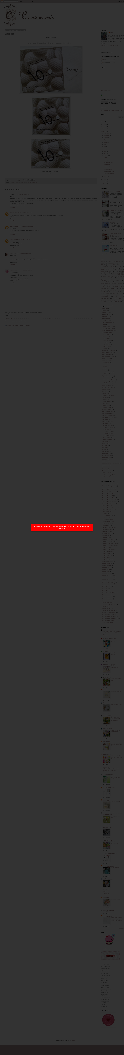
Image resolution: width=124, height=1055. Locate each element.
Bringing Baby (106, 318)
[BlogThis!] (28, 180)
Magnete (108, 283)
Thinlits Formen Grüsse (108, 614)
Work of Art (105, 459)
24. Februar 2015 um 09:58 (24, 253)
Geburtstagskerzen (109, 173)
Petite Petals (105, 403)
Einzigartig (105, 336)
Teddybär (112, 222)
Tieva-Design (13, 212)
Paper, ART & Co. (107, 728)
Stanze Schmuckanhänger (109, 593)
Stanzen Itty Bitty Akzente (108, 610)
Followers (108, 271)
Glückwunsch (121, 274)
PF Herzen (105, 517)
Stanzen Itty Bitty (106, 608)
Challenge (103, 268)
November (107, 135)
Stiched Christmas (115, 867)
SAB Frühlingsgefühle (108, 415)
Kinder (117, 280)
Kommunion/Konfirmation (106, 281)
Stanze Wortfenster (107, 602)
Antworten (12, 207)
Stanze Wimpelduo (107, 601)
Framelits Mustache (107, 505)
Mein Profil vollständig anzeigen (109, 45)
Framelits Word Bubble (108, 509)
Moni (111, 32)
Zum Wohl (34, 182)
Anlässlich (105, 308)
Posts (104, 59)
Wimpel (102, 300)
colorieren (118, 300)
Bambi (105, 157)
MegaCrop (120, 283)
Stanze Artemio (106, 537)
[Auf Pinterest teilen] (34, 180)
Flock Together (106, 344)
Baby (102, 265)
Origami (110, 286)
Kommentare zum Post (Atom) (19, 321)
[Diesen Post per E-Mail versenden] (27, 180)
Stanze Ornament (106, 587)
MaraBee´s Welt (107, 703)
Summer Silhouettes (107, 439)
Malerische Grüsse (107, 385)
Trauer (111, 295)
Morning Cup (105, 389)
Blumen (105, 266)
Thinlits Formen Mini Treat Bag (110, 616)
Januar (106, 176)
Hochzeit (111, 278)
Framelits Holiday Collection (109, 500)
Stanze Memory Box (107, 579)
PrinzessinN (13, 253)
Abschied (103, 261)
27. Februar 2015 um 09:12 (27, 270)
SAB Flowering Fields (108, 413)
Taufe (114, 293)
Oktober (106, 137)
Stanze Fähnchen (107, 559)
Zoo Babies (105, 467)
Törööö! (104, 449)
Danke (109, 268)
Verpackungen (104, 296)
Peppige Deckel (106, 531)
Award (120, 263)
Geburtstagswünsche (116, 691)
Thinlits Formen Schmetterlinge (110, 618)
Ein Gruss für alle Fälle (108, 328)
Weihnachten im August (116, 704)
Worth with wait (106, 461)
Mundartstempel (113, 285)
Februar (106, 155)
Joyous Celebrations (107, 376)
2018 (103, 124)
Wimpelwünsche (106, 455)
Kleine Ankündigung (115, 899)
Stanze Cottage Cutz (107, 553)
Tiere (120, 293)
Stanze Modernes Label (108, 581)
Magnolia (114, 283)
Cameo (112, 266)
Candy (119, 266)
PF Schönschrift (106, 525)
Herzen (104, 278)
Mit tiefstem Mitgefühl (107, 388)
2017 (103, 126)
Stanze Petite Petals (107, 591)
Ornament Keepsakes (108, 395)
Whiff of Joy (117, 298)
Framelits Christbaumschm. (109, 492)
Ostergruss (105, 397)
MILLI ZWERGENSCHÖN (109, 638)
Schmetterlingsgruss (107, 427)
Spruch (103, 292)
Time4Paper (106, 800)
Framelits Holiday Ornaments (110, 502)
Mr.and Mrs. (105, 392)
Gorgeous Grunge (107, 360)
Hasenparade (105, 362)
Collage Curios (106, 320)
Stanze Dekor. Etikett (107, 555)
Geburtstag (20, 182)
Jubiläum (120, 278)
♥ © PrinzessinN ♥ (108, 916)
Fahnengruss (105, 338)
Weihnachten (105, 298)
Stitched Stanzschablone (108, 612)
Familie (102, 271)
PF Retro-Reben (106, 523)
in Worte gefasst (106, 473)
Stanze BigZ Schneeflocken (109, 543)
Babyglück (105, 310)
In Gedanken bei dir (107, 372)
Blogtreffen (121, 264)
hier (72, 43)
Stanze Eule (105, 557)
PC (121, 286)
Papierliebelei (106, 741)
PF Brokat (104, 513)
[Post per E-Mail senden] (23, 180)
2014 (103, 179)
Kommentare (106, 62)
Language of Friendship (108, 382)
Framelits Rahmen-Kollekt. (109, 508)
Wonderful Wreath (107, 457)
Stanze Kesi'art (106, 569)
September (107, 140)
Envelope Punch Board (108, 488)
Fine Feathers (105, 342)
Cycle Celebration (107, 322)
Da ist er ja (113, 829)
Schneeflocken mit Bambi (117, 201)
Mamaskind (106, 767)
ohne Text (108, 301)
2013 (103, 181)
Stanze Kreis (105, 571)
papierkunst (106, 897)
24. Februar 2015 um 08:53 (26, 226)
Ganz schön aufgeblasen (108, 350)
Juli (105, 144)
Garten (122, 271)
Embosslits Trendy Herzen (109, 486)
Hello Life (104, 368)
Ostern (116, 286)
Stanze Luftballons (107, 573)
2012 (103, 184)
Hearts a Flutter (106, 364)
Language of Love (107, 384)
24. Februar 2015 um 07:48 (25, 212)
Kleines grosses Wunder (108, 380)
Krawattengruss (108, 169)
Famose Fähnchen (107, 340)
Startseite (51, 318)
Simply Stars (105, 429)
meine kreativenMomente (110, 853)
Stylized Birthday (106, 437)
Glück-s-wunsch (106, 358)
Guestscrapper (111, 276)
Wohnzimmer (110, 300)
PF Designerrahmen (107, 515)
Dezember (107, 133)
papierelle (105, 651)
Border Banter (106, 316)
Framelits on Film (13, 182)
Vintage (118, 296)
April (105, 151)
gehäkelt (103, 301)
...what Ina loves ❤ (108, 677)
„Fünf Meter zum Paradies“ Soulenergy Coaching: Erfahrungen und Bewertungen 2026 (112, 633)
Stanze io (104, 606)
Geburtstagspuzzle (107, 354)
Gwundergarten (107, 827)
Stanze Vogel (105, 595)
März (105, 153)
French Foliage (106, 346)
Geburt (106, 273)
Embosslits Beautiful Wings (109, 484)
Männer (29, 182)
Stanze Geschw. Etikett (108, 561)
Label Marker (119, 281)
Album (109, 261)
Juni (105, 146)
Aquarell (103, 263)
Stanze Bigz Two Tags (108, 549)
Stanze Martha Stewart (108, 577)
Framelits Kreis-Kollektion (109, 504)
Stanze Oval (105, 589)
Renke (114, 288)
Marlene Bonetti (14, 226)
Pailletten (103, 288)
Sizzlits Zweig (105, 535)
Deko (115, 268)
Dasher (104, 324)
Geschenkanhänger (111, 274)
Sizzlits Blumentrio (107, 533)
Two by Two (105, 447)
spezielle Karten (117, 301)
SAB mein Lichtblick (107, 421)
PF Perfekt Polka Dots (108, 521)
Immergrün (105, 370)
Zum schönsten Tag (107, 471)
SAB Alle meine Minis (107, 411)
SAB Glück (105, 419)
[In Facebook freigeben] (32, 180)
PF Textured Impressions (108, 527)
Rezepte (122, 288)
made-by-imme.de (108, 774)
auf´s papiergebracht (108, 866)
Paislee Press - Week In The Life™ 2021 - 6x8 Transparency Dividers (116, 919)
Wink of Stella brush (107, 622)
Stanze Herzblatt (106, 565)
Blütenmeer (107, 164)
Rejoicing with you (107, 409)
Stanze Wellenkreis (107, 597)
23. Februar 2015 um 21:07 (22, 194)
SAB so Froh (105, 423)
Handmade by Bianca (109, 664)
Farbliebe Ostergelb (115, 801)
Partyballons (105, 399)
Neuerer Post (9, 318)
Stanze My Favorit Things (108, 583)
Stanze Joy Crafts (106, 567)
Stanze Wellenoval (107, 599)
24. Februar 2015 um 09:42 (22, 239)
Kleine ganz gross (107, 378)
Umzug (119, 295)
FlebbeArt (105, 892)
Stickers (122, 291)
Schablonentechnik (109, 171)
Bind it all (115, 264)
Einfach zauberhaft (107, 334)
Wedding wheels (106, 453)
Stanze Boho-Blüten (107, 551)
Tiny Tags (104, 445)
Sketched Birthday (107, 431)
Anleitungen (117, 261)
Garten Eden (106, 911)
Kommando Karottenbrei (109, 630)
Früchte (116, 271)
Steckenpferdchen (113, 291)
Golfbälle (106, 160)
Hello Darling (105, 366)
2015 (103, 131)
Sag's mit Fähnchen (107, 425)
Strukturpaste (106, 293)
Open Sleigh (105, 393)
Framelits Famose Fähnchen (109, 494)
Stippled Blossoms (107, 435)
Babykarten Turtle (108, 162)
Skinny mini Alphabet (107, 433)
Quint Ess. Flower (106, 407)
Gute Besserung (120, 276)
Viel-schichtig (105, 451)
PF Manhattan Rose (107, 519)
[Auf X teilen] (30, 180)
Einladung (119, 269)
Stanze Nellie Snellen (108, 585)
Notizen (105, 286)
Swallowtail (105, 441)
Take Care (105, 443)
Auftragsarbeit (112, 263)
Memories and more (108, 910)
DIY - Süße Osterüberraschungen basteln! (116, 777)
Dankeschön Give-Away (116, 210)
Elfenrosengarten (14, 270)
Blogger (73, 1040)
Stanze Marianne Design (108, 575)
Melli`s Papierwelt (107, 879)
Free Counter (104, 110)
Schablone (105, 290)
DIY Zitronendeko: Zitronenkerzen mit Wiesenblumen (115, 719)
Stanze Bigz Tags (106, 547)
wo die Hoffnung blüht (108, 475)
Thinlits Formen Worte (108, 620)
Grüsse (104, 276)
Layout (102, 283)
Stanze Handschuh (107, 563)
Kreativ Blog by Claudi (109, 787)
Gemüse (103, 274)
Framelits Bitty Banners (108, 490)
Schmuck (112, 290)
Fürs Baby (105, 348)
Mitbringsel (104, 285)
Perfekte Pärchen (106, 401)
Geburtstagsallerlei (107, 352)
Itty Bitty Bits (105, 374)
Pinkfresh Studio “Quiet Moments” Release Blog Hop (116, 744)
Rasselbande (106, 893)
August (106, 142)
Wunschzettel (105, 465)
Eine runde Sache (107, 332)
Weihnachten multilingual (117, 191)
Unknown (12, 239)
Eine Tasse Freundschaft (108, 330)
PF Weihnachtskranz (107, 529)
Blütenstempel (107, 754)
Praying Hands (106, 405)
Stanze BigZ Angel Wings (108, 539)
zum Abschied (114, 245)
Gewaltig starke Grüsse (108, 356)
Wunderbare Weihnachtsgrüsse (110, 463)
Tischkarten (103, 295)
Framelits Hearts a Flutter (108, 498)
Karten (25, 182)
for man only (107, 167)
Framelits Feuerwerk (107, 496)
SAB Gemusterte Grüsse (108, 417)
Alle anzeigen (121, 928)
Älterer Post (93, 318)
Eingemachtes (111, 269)
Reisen (108, 288)
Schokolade (119, 290)
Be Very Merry (106, 312)
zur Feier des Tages (107, 477)
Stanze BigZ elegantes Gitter (109, 545)
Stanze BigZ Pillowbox (108, 541)
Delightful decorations (108, 326)
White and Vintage (108, 716)
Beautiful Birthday (107, 314)
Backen (109, 264)
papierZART (106, 690)
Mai (105, 149)
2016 (103, 129)
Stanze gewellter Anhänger (109, 605)
